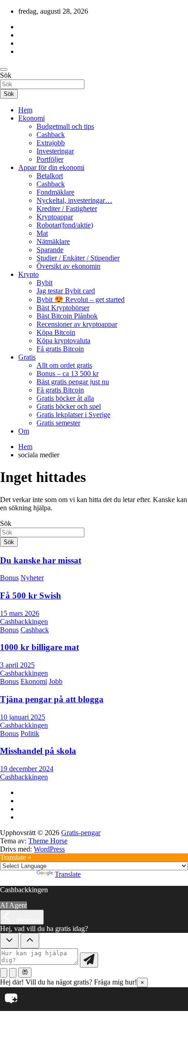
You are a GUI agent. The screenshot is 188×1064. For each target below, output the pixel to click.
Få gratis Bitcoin (60, 349)
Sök (5, 75)
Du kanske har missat (40, 560)
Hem (25, 110)
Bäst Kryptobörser (63, 308)
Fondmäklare (55, 192)
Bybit (44, 282)
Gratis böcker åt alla (65, 398)
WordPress (49, 849)
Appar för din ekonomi (51, 167)
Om (23, 431)
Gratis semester (58, 423)
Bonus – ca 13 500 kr (68, 373)
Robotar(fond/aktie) (65, 225)
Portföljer (50, 159)
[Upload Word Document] (12, 973)
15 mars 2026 (19, 613)
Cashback (51, 134)
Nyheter (32, 578)
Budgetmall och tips (65, 126)
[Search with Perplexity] (24, 973)
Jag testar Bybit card (66, 291)
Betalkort (50, 176)
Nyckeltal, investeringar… (74, 200)
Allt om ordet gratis (64, 365)
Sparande (50, 250)
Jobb (56, 681)
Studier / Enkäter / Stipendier (78, 258)
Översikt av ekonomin (68, 266)
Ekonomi (31, 118)
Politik (30, 733)
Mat (42, 233)
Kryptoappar (55, 217)
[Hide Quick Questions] (9, 940)
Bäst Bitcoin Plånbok (67, 316)
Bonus (9, 578)
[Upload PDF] (3, 973)
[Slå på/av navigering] (3, 69)
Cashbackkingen (24, 621)
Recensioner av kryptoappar (77, 324)
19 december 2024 (26, 769)
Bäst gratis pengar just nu (73, 382)
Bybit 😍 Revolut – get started (81, 299)
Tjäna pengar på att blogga (52, 699)
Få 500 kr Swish (30, 595)
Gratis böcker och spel (69, 406)
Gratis (27, 357)
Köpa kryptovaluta (63, 340)
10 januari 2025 (22, 717)
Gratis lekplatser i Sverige (73, 414)
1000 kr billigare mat (39, 647)
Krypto (28, 274)
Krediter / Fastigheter (67, 208)
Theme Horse (48, 841)
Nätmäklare (53, 241)
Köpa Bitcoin (56, 332)
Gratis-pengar (80, 832)
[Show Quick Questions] (30, 940)
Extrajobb (51, 143)
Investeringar (55, 151)
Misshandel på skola (38, 751)
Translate (68, 874)
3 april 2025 (17, 665)
